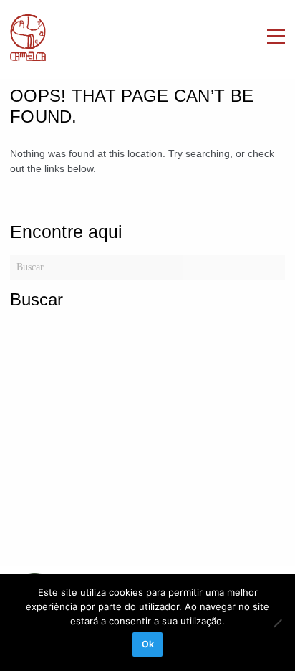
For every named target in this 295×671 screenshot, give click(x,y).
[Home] (28, 39)
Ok (148, 644)
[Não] (277, 623)
